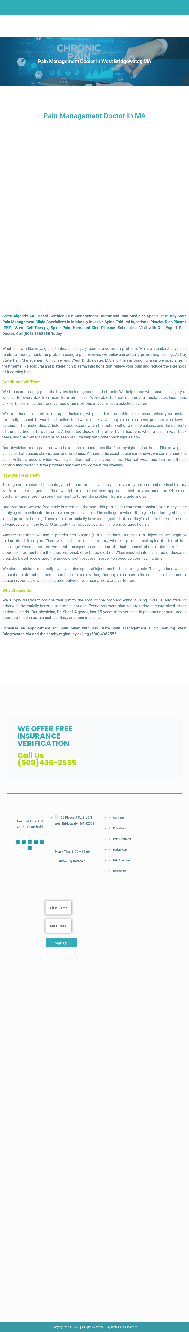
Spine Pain (60, 327)
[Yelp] (42, 842)
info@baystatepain (72, 861)
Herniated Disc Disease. (94, 327)
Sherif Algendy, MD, (19, 316)
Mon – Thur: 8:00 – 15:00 (72, 852)
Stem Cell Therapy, (32, 327)
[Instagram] (30, 842)
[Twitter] (24, 842)
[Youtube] (36, 842)
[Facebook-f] (18, 842)
